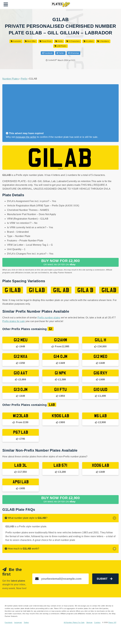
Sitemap (89, 622)
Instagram (18, 622)
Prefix (60, 41)
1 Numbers (104, 41)
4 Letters (89, 41)
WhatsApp (74, 53)
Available (17, 41)
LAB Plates (61, 46)
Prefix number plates (48, 317)
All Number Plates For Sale (74, 622)
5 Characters (74, 41)
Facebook (48, 53)
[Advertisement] (59, 109)
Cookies (97, 622)
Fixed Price (46, 41)
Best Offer (31, 41)
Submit (102, 578)
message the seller (25, 137)
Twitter (61, 53)
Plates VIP (112, 622)
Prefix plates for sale (13, 321)
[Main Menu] (6, 4)
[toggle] (114, 518)
